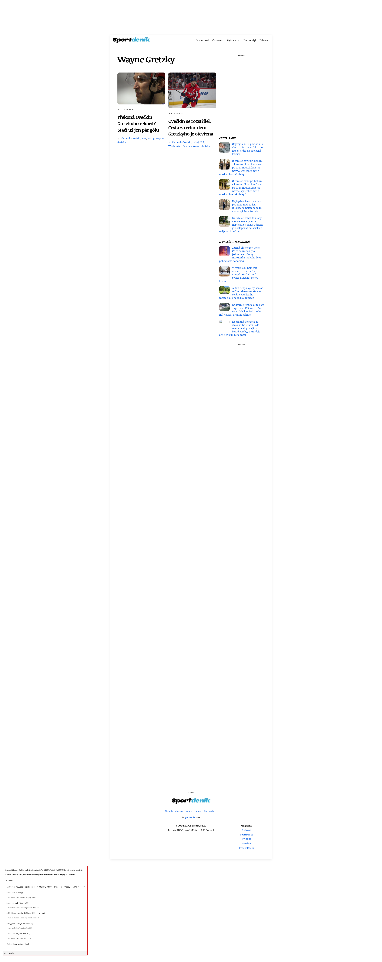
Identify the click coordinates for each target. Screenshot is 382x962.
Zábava (263, 40)
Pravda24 (246, 843)
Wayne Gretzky (201, 146)
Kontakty (209, 811)
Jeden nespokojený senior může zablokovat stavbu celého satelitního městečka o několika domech (241, 292)
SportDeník (189, 817)
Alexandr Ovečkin (130, 138)
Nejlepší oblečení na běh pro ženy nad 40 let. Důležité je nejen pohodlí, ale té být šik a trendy (247, 206)
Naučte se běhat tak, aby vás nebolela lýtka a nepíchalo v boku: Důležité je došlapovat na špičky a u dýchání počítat (241, 224)
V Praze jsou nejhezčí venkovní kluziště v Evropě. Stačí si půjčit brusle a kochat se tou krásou (238, 274)
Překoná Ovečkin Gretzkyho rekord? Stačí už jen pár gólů (138, 123)
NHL (144, 138)
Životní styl (250, 40)
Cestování (218, 40)
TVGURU (246, 839)
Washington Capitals (180, 146)
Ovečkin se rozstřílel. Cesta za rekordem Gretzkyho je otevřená (190, 127)
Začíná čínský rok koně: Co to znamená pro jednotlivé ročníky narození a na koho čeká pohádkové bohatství (240, 254)
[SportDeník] (131, 40)
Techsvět (246, 830)
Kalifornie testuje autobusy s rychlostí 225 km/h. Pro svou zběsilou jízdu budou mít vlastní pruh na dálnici (241, 309)
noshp (150, 138)
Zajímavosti (233, 40)
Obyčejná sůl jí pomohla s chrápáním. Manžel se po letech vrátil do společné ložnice (247, 148)
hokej (196, 142)
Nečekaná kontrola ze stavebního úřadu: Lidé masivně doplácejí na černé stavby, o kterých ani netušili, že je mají (239, 328)
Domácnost (202, 40)
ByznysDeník (246, 847)
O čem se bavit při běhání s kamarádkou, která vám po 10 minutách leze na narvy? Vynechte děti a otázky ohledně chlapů (241, 167)
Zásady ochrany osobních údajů (183, 811)
